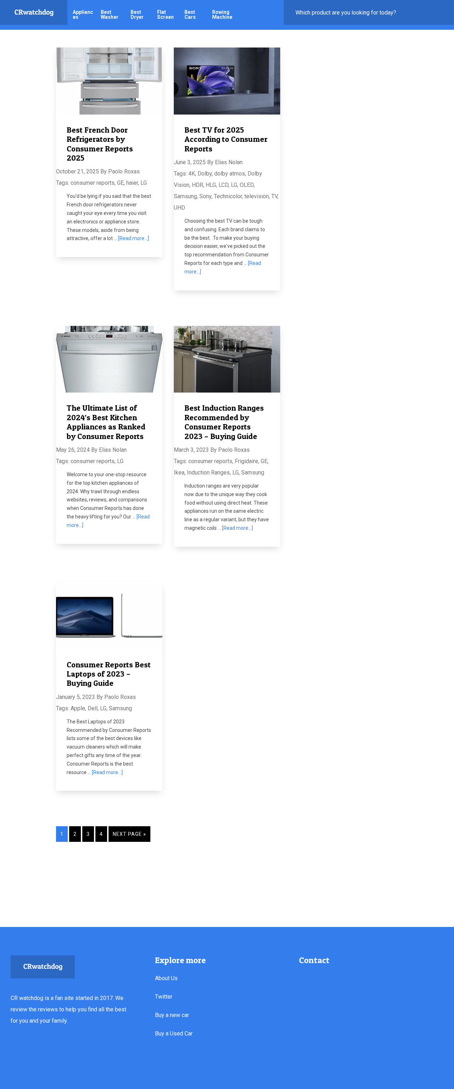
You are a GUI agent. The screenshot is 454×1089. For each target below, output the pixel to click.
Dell (93, 708)
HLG (211, 185)
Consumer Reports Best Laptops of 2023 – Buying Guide (109, 674)
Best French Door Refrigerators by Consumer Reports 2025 (100, 143)
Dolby (205, 173)
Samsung (185, 196)
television (256, 196)
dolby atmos (229, 173)
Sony (205, 196)
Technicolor (228, 196)
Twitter (163, 996)
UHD (179, 207)
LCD (223, 185)
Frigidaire (246, 461)
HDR (197, 185)
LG (143, 182)
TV (274, 196)
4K (191, 173)
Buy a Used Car (174, 1033)
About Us (166, 978)
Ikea (179, 472)
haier (132, 182)
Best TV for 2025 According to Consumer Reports (225, 139)
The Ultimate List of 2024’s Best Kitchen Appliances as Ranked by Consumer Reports (106, 421)
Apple (78, 708)
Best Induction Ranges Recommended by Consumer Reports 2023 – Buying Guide (224, 421)
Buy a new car (172, 1015)
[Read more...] (133, 238)
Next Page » (129, 834)
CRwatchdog (34, 12)
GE (120, 182)
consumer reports (93, 182)
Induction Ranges (208, 472)
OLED (247, 185)
